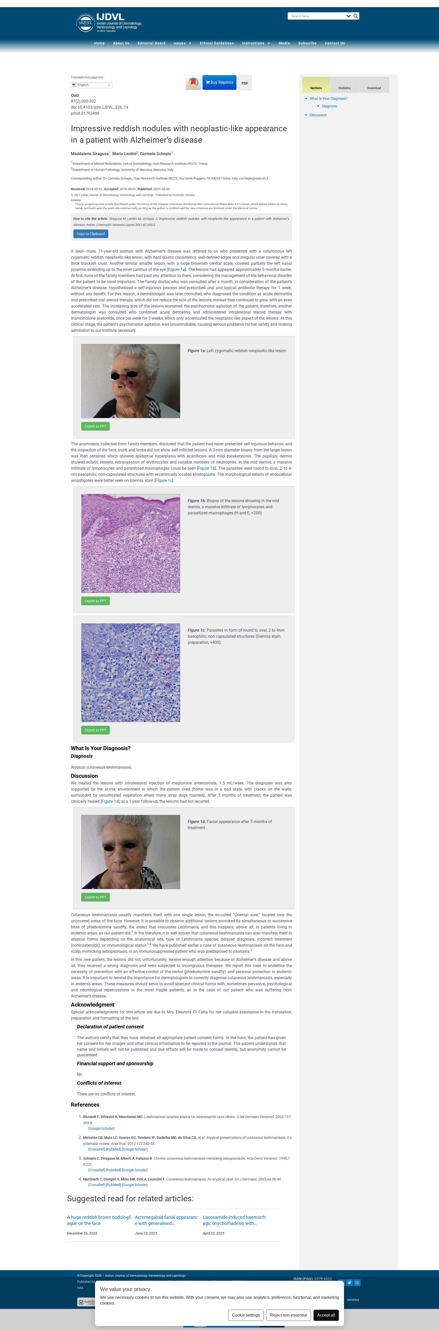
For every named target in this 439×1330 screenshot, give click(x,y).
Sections (316, 88)
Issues (180, 43)
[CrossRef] (96, 1149)
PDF (245, 83)
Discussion (318, 115)
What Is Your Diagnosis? (329, 98)
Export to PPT (95, 426)
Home (99, 43)
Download (374, 88)
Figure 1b (206, 468)
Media (284, 43)
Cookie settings (246, 1315)
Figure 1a (176, 269)
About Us (121, 43)
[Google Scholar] (101, 1128)
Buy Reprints (221, 82)
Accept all (326, 1315)
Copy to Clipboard (91, 234)
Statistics (344, 88)
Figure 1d (110, 801)
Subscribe (307, 43)
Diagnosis (329, 106)
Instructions (253, 43)
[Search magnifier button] (355, 16)
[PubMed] (113, 1149)
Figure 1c (163, 480)
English (82, 85)
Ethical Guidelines (217, 43)
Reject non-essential (288, 1315)
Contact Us (335, 43)
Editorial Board (152, 43)
